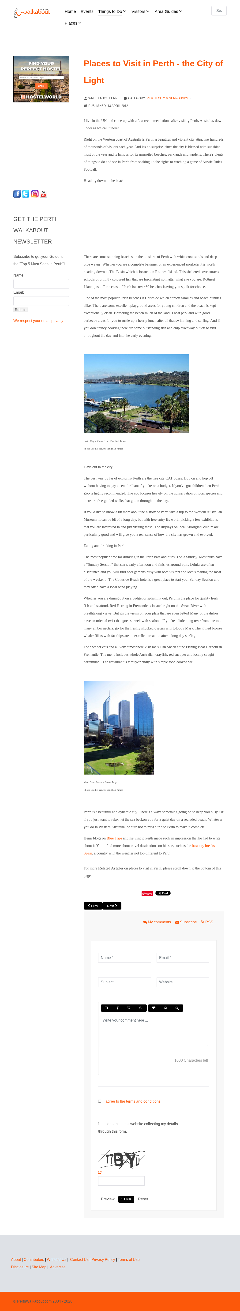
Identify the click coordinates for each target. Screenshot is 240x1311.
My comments (159, 922)
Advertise (58, 1267)
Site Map (39, 1267)
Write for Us (56, 1260)
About (16, 1260)
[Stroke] (140, 1008)
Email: (18, 292)
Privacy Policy (103, 1260)
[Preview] (177, 1008)
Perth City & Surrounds (167, 98)
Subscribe (188, 922)
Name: (18, 275)
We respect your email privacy (38, 321)
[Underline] (129, 1008)
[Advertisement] (42, 145)
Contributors (34, 1260)
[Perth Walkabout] (32, 13)
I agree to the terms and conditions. (132, 1101)
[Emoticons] (165, 1008)
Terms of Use (129, 1260)
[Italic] (117, 1008)
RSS (208, 922)
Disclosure (20, 1267)
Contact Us (79, 1260)
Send (126, 1199)
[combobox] (219, 10)
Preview (108, 1199)
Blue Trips (114, 838)
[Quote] (154, 1008)
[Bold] (106, 1008)
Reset (143, 1199)
